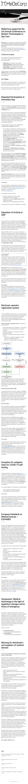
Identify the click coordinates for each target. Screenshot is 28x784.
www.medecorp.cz (9, 190)
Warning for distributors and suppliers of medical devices (12, 645)
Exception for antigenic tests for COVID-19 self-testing (12, 465)
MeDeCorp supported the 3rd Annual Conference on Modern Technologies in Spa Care (13, 33)
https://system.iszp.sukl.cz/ (15, 264)
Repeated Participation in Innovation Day (12, 98)
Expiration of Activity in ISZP (6, 763)
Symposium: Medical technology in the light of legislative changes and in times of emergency (13, 603)
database (13, 532)
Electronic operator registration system (10, 306)
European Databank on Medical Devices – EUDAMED (11, 517)
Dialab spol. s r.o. (20, 473)
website (4, 454)
